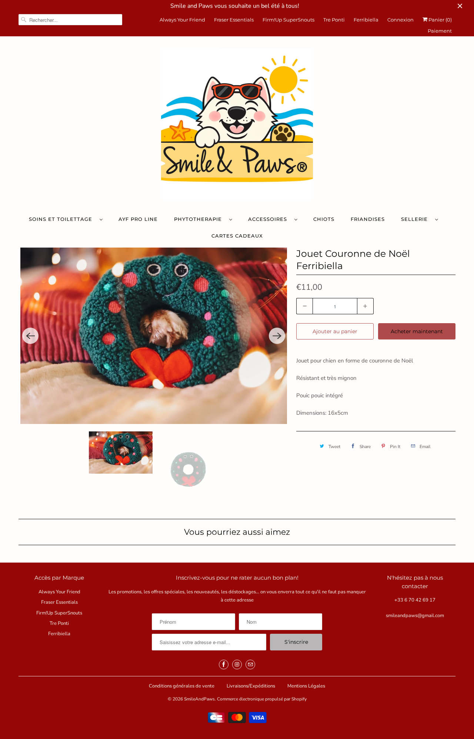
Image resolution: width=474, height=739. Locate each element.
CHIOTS (323, 219)
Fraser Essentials (234, 20)
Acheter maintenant (417, 331)
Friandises (368, 219)
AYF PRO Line (138, 219)
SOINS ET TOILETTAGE (62, 219)
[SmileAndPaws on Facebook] (223, 664)
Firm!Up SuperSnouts (288, 20)
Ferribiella (366, 20)
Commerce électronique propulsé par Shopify (262, 699)
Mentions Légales (306, 686)
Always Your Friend (182, 20)
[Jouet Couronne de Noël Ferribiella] (153, 336)
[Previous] (30, 336)
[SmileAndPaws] (237, 125)
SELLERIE (416, 219)
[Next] (277, 336)
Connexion (400, 20)
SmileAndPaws (199, 699)
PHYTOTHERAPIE (200, 219)
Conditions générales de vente (181, 686)
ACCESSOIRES (269, 219)
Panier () (439, 20)
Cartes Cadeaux (237, 236)
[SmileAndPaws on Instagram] (237, 664)
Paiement (440, 31)
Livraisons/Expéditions (251, 686)
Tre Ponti (334, 20)
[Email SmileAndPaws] (250, 664)
